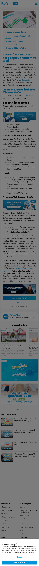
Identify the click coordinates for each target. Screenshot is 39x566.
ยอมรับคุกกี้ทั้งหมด (19, 562)
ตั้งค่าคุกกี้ (19, 557)
